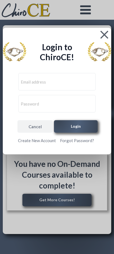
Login (76, 126)
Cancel (35, 126)
